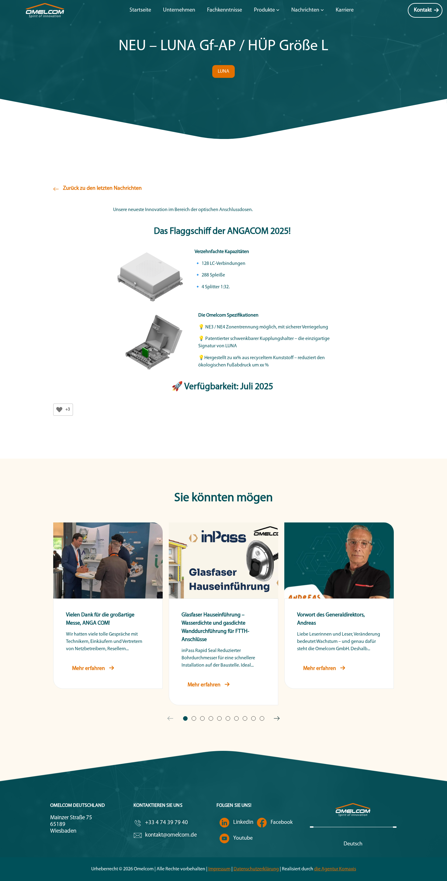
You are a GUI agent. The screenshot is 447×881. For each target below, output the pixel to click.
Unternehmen (179, 10)
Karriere (345, 10)
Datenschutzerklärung (256, 869)
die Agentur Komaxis (335, 869)
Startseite (140, 10)
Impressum (219, 869)
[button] (223, 71)
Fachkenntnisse (224, 10)
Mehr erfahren (89, 668)
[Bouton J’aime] (59, 409)
